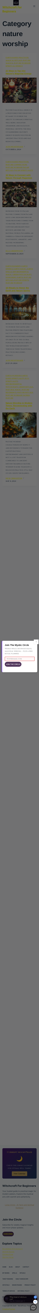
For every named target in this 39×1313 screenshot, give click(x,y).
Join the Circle (13, 664)
